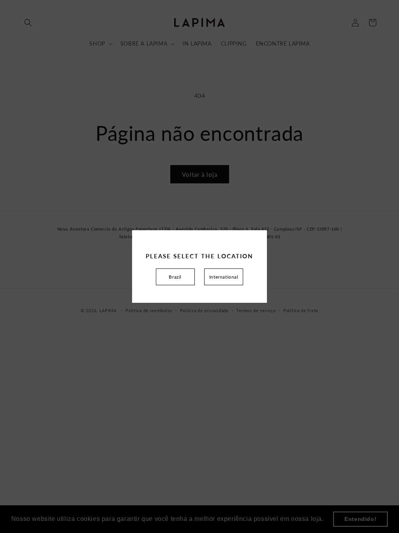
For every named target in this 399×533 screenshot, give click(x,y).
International (223, 277)
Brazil (175, 277)
